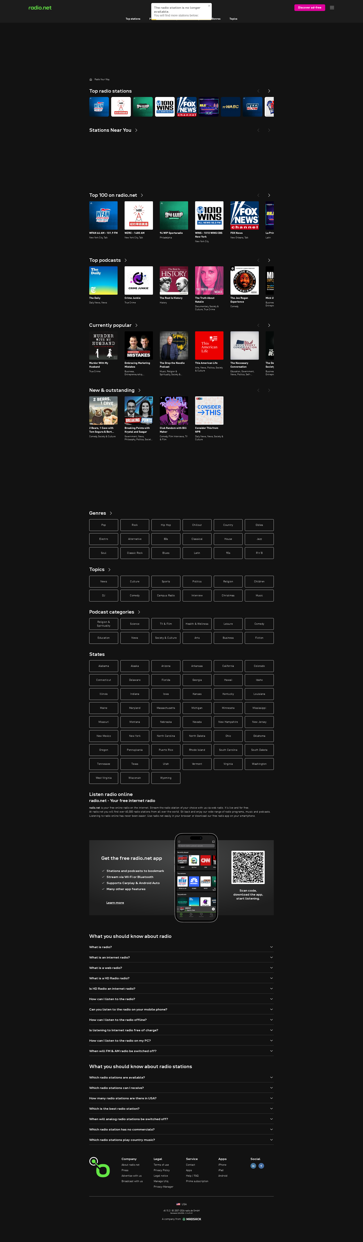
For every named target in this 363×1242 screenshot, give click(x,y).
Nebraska (166, 722)
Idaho (259, 680)
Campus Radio (166, 595)
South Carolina (228, 750)
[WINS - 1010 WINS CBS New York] (165, 107)
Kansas (197, 694)
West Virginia (104, 778)
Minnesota (228, 708)
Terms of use (161, 1165)
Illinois (104, 694)
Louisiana (259, 694)
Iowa (166, 694)
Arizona (165, 666)
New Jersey (259, 722)
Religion (228, 581)
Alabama (104, 666)
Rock (135, 525)
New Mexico (104, 736)
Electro (103, 539)
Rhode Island (197, 750)
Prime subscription (197, 1181)
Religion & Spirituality (103, 624)
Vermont (197, 764)
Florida (166, 680)
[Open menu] (332, 7)
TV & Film (166, 624)
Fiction (259, 638)
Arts (197, 638)
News (103, 581)
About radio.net (131, 1165)
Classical (197, 539)
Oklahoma (259, 736)
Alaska (135, 666)
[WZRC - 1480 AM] (121, 107)
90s (228, 553)
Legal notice (161, 1176)
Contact (190, 1165)
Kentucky (228, 694)
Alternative (134, 539)
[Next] (269, 89)
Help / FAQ (192, 1176)
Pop (103, 525)
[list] (181, 107)
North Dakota (197, 736)
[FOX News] (187, 107)
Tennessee (103, 764)
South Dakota (259, 750)
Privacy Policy (162, 1170)
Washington (259, 764)
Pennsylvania (135, 750)
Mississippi (259, 708)
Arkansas (197, 666)
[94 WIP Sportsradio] (143, 107)
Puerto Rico (166, 750)
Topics (233, 19)
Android (222, 1176)
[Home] (90, 79)
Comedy (135, 595)
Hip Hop (166, 525)
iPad (220, 1170)
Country (228, 525)
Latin (197, 553)
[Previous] (258, 89)
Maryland (134, 708)
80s (166, 539)
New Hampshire (228, 722)
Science (134, 624)
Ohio (228, 736)
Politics (197, 581)
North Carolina (166, 736)
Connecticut (103, 680)
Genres (216, 19)
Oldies (259, 525)
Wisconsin (135, 778)
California (228, 666)
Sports (166, 581)
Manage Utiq (161, 1181)
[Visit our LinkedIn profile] (253, 1166)
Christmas (228, 595)
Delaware (134, 680)
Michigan (197, 708)
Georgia (197, 680)
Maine (103, 708)
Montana (135, 722)
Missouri (104, 722)
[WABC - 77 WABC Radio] (230, 107)
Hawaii (228, 680)
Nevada (197, 722)
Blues (165, 553)
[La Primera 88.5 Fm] (209, 107)
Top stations (133, 19)
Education (104, 638)
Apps (189, 1170)
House (228, 539)
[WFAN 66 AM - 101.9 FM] (99, 107)
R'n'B (259, 553)
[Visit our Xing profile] (261, 1166)
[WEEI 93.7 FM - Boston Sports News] (252, 107)
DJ (103, 595)
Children (259, 581)
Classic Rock (135, 553)
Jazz (259, 539)
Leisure (228, 624)
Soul (103, 553)
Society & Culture (166, 638)
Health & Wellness (197, 624)
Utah (166, 764)
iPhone (222, 1165)
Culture (134, 581)
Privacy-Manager (163, 1186)
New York (134, 736)
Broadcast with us (132, 1181)
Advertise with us (132, 1176)
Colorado (259, 666)
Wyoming (165, 778)
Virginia (228, 764)
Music (259, 595)
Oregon (103, 750)
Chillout (197, 525)
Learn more (115, 903)
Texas (134, 764)
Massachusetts (166, 708)
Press (125, 1170)
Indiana (134, 694)
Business (228, 638)
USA (184, 1204)
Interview (197, 595)
